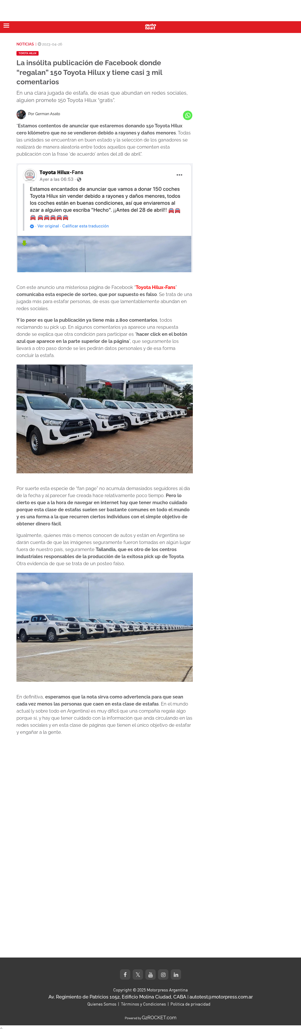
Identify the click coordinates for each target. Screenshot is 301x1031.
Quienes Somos (101, 1004)
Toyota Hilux (27, 53)
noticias (25, 44)
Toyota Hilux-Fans (155, 287)
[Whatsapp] (187, 115)
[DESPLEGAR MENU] (6, 26)
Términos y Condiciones (143, 1004)
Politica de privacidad (190, 1004)
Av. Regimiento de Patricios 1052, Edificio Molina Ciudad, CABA (117, 997)
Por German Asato (44, 114)
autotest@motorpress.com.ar (221, 997)
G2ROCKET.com (159, 1017)
